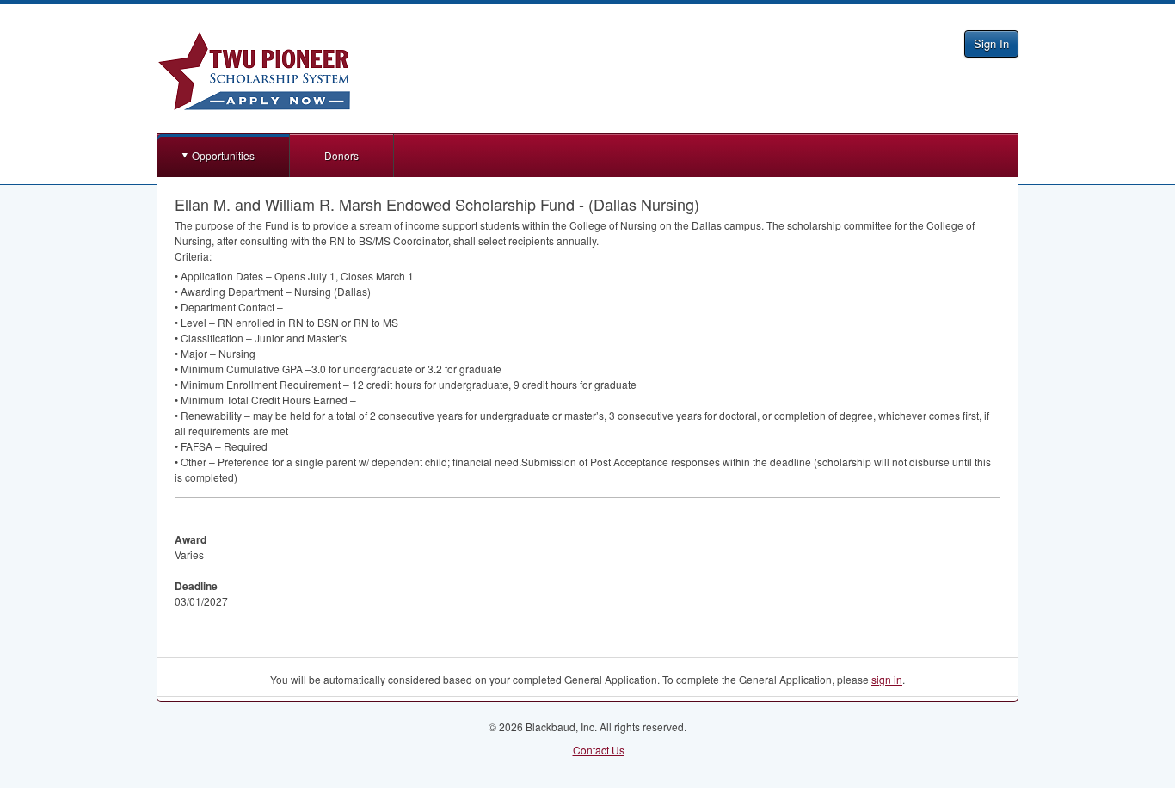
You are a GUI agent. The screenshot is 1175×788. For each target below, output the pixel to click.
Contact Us (598, 749)
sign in (886, 679)
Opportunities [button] (223, 155)
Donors (341, 155)
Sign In (991, 43)
